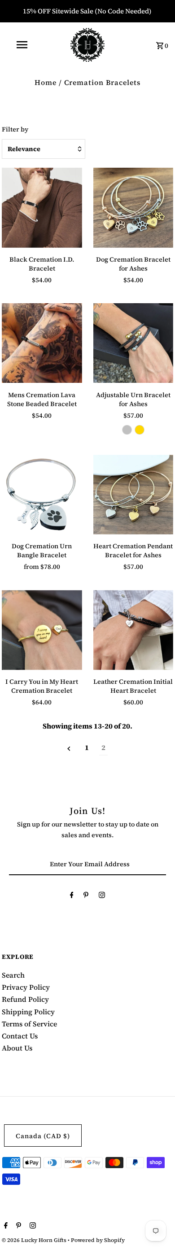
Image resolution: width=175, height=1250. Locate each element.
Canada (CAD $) (43, 1135)
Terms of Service (29, 1024)
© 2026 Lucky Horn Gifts (35, 1240)
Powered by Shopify (98, 1240)
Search (13, 975)
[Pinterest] (85, 896)
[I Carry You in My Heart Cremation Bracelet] (42, 629)
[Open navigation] (21, 45)
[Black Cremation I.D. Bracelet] (42, 207)
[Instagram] (102, 896)
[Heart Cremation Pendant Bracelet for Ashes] (133, 494)
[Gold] (139, 429)
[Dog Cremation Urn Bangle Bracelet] (42, 494)
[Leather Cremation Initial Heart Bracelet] (133, 629)
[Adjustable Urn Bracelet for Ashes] (133, 343)
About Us (17, 1048)
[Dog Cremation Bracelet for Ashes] (133, 207)
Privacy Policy (26, 987)
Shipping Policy (28, 1012)
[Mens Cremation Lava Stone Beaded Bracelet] (42, 343)
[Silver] (126, 429)
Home (46, 82)
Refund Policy (25, 999)
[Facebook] (72, 896)
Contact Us (20, 1036)
